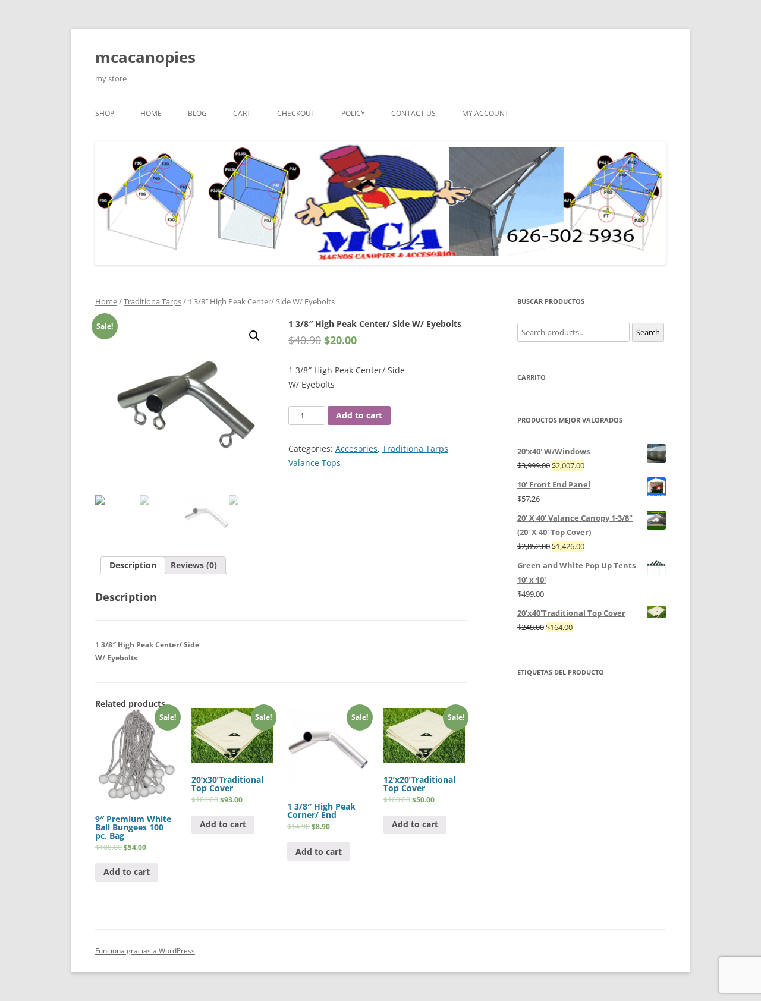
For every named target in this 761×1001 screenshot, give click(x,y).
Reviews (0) (194, 565)
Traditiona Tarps (152, 301)
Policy (353, 113)
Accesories (356, 448)
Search (648, 332)
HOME (151, 113)
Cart (242, 113)
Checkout (296, 113)
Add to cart (359, 415)
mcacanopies (145, 57)
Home (106, 301)
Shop (104, 113)
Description (132, 565)
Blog (197, 113)
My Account (485, 113)
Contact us (413, 113)
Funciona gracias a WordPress (145, 951)
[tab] (132, 565)
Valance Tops (314, 462)
